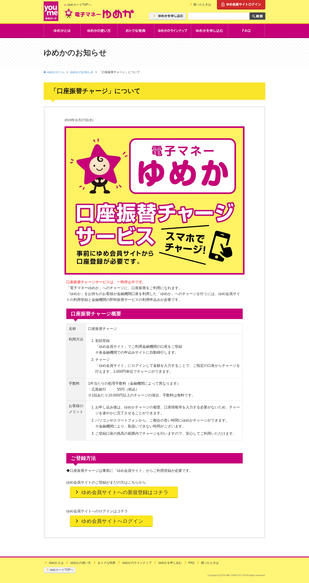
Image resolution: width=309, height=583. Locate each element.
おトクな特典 (106, 562)
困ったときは (202, 4)
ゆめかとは (56, 562)
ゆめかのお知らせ (81, 72)
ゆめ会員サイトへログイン (112, 521)
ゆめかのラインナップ (137, 562)
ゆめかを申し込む (170, 562)
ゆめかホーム (56, 72)
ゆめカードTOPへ (79, 4)
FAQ (191, 562)
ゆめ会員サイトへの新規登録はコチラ (125, 492)
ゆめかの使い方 (80, 562)
